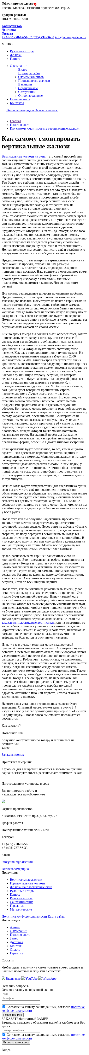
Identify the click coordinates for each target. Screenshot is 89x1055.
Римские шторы (21, 898)
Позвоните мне (12, 1014)
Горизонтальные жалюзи (27, 883)
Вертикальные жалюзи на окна (24, 156)
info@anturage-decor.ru (70, 37)
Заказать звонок (46, 110)
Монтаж (16, 946)
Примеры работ (29, 73)
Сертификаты (28, 88)
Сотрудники (27, 92)
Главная (15, 121)
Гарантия (16, 953)
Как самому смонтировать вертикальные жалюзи (44, 128)
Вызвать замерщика (20, 110)
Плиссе (15, 58)
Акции (15, 927)
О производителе (30, 95)
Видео (22, 69)
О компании (18, 65)
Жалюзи (16, 55)
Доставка (16, 942)
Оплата (15, 949)
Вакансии (25, 84)
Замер (14, 938)
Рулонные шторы (22, 51)
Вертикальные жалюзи (26, 879)
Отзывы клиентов (31, 77)
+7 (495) (15, 37)
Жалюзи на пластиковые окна (31, 887)
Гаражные (17, 905)
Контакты (17, 103)
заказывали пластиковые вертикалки (28, 622)
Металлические (21, 909)
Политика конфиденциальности (24, 916)
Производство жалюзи (34, 80)
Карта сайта (56, 916)
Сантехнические (21, 902)
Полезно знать (20, 99)
